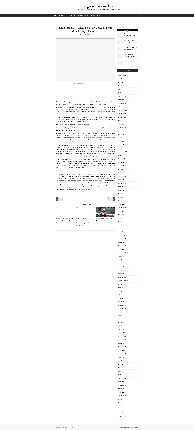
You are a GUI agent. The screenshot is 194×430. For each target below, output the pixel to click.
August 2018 (121, 256)
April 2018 (121, 267)
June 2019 (121, 225)
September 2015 (123, 354)
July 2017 (120, 284)
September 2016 (123, 312)
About (61, 15)
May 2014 (120, 409)
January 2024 (122, 127)
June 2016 (121, 322)
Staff (89, 34)
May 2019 (120, 228)
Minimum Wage (95, 15)
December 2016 (122, 301)
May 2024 (121, 124)
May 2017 (120, 291)
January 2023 (122, 155)
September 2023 (123, 131)
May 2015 (120, 367)
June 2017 (121, 287)
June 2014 (121, 406)
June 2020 (121, 214)
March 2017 (121, 298)
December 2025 (123, 103)
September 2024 (123, 113)
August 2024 (122, 117)
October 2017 (122, 277)
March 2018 (121, 270)
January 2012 (122, 416)
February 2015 (122, 378)
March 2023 (121, 148)
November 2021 (122, 186)
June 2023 (121, 138)
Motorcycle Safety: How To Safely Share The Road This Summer (104, 221)
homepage (80, 24)
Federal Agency (70, 15)
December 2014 (122, 385)
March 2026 (121, 92)
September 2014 (123, 395)
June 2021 (121, 197)
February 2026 (122, 96)
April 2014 (121, 413)
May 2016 (120, 326)
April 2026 (121, 89)
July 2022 (121, 169)
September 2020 (123, 207)
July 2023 (121, 134)
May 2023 (121, 141)
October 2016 (122, 308)
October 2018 (122, 249)
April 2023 (121, 145)
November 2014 (122, 388)
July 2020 (121, 211)
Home (54, 15)
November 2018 (122, 246)
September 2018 (123, 253)
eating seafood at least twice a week (103, 137)
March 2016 (121, 333)
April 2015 (121, 371)
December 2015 (122, 343)
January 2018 (122, 273)
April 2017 (121, 294)
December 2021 (122, 183)
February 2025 (122, 110)
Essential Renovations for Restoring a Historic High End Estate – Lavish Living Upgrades (131, 62)
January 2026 (122, 99)
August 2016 (121, 315)
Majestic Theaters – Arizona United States (129, 34)
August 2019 (121, 218)
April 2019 (121, 232)
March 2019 (121, 235)
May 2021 (120, 200)
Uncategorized (89, 24)
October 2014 (122, 392)
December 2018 (122, 242)
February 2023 (122, 152)
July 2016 (120, 319)
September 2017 (123, 280)
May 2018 (120, 263)
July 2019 (120, 221)
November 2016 (122, 305)
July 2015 (120, 361)
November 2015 (122, 347)
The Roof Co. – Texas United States (129, 41)
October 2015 (122, 350)
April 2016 (121, 329)
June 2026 (121, 82)
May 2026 (121, 85)
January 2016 (122, 340)
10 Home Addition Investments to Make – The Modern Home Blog (130, 55)
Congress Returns (83, 15)
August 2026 (122, 75)
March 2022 (121, 173)
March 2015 (121, 374)
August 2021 (121, 190)
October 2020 (122, 204)
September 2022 (123, 162)
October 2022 (122, 159)
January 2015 (122, 381)
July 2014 (121, 402)
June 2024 (121, 120)
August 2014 (121, 399)
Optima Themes (69, 427)
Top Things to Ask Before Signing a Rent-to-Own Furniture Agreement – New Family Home (130, 48)
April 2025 (121, 106)
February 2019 (122, 239)
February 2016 (122, 336)
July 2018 (120, 260)
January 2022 (122, 179)
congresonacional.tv (97, 6)
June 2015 (121, 364)
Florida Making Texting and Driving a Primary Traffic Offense (64, 221)
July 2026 (121, 79)
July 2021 (120, 193)
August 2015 (121, 357)
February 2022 (122, 176)
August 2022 (122, 166)
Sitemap (136, 427)
